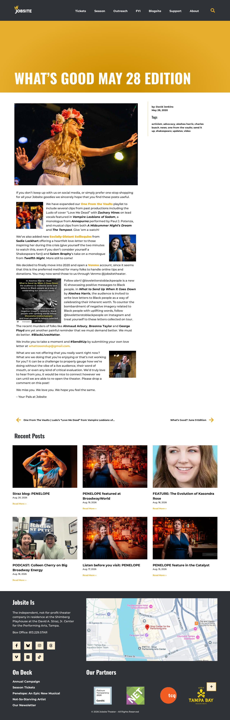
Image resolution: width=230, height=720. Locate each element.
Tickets (80, 11)
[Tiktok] (39, 657)
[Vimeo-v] (16, 657)
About (194, 11)
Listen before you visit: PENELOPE (111, 565)
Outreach (120, 11)
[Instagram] (39, 646)
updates (178, 131)
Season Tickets (24, 687)
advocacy (169, 124)
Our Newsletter (24, 705)
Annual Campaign (26, 681)
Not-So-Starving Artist (29, 699)
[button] (212, 10)
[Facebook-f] (16, 646)
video (187, 131)
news (163, 127)
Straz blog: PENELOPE (31, 494)
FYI (138, 11)
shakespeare (164, 131)
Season (99, 11)
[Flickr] (28, 657)
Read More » (19, 503)
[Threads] (51, 646)
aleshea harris (185, 124)
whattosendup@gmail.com (49, 346)
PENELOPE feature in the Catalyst (181, 565)
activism (157, 124)
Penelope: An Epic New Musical (36, 693)
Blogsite (155, 11)
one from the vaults (180, 127)
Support (175, 11)
